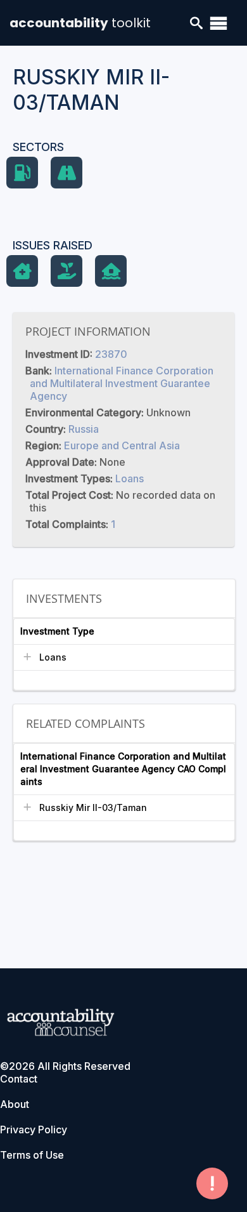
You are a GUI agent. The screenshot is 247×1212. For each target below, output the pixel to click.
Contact (18, 1078)
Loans (129, 478)
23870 (111, 354)
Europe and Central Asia (122, 445)
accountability (80, 23)
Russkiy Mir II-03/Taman (93, 807)
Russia (83, 429)
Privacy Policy (33, 1129)
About (14, 1104)
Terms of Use (32, 1155)
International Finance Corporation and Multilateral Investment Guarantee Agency (121, 383)
